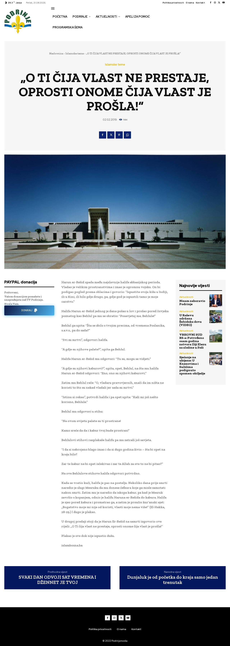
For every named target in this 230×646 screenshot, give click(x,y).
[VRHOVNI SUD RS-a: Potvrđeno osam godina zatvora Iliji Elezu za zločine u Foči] (215, 336)
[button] (55, 35)
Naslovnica (56, 53)
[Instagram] (215, 3)
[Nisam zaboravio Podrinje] (215, 300)
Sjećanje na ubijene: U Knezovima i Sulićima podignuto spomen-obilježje (192, 365)
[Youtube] (223, 3)
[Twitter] (219, 3)
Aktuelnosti (186, 297)
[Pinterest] (119, 135)
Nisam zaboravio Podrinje (192, 302)
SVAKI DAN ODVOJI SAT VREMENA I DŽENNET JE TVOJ (57, 580)
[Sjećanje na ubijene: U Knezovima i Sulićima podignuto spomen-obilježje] (215, 358)
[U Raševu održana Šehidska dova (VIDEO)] (215, 316)
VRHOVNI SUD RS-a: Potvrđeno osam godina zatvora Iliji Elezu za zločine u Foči (192, 341)
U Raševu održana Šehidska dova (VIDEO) (190, 320)
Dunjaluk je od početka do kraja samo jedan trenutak (172, 580)
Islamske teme (74, 53)
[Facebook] (210, 3)
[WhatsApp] (127, 135)
